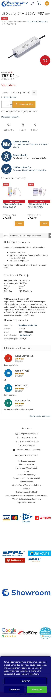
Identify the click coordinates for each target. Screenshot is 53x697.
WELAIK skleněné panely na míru (26, 499)
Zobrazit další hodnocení (40, 416)
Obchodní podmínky (26, 474)
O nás (26, 471)
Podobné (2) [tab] (15, 235)
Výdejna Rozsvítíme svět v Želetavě (26, 485)
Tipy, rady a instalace (26, 502)
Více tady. (34, 673)
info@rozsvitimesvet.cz (28, 433)
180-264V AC (25, 335)
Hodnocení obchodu (26, 461)
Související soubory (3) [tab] (32, 235)
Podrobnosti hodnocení (37, 21)
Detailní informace (9, 117)
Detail (19, 223)
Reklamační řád (26, 481)
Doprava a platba (26, 464)
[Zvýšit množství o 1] (11, 102)
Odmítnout (14, 689)
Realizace (26, 488)
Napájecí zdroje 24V (28, 325)
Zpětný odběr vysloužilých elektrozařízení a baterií (26, 495)
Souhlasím (37, 689)
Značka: (10, 24)
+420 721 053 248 (28, 437)
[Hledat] (32, 3)
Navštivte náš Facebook (29, 441)
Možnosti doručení (9, 97)
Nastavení (26, 680)
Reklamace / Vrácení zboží (26, 468)
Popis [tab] (6, 235)
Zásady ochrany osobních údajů (26, 478)
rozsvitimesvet (29, 445)
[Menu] (47, 3)
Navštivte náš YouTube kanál (28, 449)
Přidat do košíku (26, 104)
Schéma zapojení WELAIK (27, 492)
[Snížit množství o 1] (11, 106)
